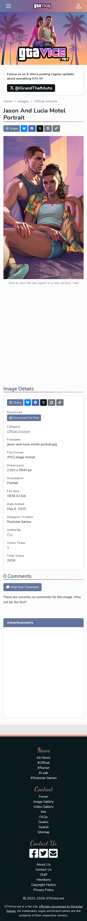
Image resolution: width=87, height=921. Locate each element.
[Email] (48, 128)
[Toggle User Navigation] (78, 6)
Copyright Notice (43, 884)
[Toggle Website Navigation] (8, 6)
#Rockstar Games (43, 778)
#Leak (43, 773)
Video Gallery (43, 806)
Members (44, 879)
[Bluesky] (24, 128)
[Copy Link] (56, 128)
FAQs (43, 817)
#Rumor (43, 767)
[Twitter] (40, 128)
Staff (43, 874)
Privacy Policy (43, 890)
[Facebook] (32, 128)
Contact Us (43, 869)
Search (44, 827)
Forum (43, 796)
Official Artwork (45, 101)
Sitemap (43, 832)
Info (43, 811)
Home (7, 101)
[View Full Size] (43, 207)
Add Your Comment (24, 587)
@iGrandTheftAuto (33, 88)
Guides (43, 822)
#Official (43, 762)
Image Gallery (43, 801)
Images (23, 101)
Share (13, 129)
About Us (43, 864)
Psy (10, 534)
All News (43, 757)
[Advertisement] (43, 339)
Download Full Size (25, 418)
